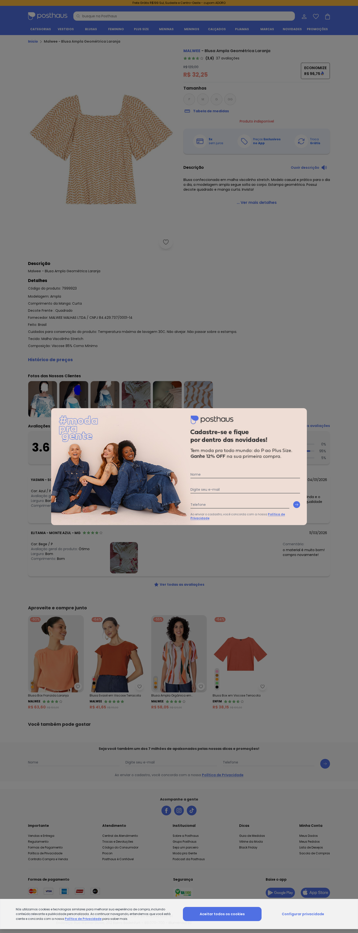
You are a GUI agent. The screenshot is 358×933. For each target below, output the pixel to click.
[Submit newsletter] (296, 504)
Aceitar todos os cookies (222, 914)
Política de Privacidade (83, 919)
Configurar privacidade (303, 914)
